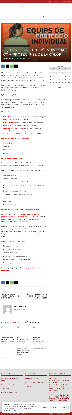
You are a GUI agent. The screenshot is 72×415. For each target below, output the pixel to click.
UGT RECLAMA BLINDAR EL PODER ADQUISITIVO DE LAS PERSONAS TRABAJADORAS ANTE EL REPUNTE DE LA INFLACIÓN (59, 399)
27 (59, 82)
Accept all (45, 407)
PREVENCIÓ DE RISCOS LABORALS (16, 21)
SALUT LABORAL (26, 46)
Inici (2, 21)
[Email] (16, 66)
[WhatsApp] (12, 66)
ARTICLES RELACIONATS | (11, 322)
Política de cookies (61, 413)
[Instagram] (2, 1)
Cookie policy (16, 410)
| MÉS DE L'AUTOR (31, 322)
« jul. (59, 87)
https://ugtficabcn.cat (19, 309)
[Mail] (5, 1)
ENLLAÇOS (50, 17)
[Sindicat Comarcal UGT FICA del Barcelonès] (36, 8)
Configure (64, 407)
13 (59, 77)
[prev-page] (2, 358)
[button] (68, 17)
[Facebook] (3, 66)
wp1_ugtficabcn (9, 58)
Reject (54, 407)
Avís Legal (52, 413)
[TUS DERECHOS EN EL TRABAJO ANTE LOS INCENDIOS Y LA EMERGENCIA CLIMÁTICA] (8, 331)
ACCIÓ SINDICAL (26, 17)
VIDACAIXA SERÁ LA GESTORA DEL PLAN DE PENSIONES (10, 296)
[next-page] (5, 358)
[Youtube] (9, 1)
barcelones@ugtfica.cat (9, 392)
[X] (7, 66)
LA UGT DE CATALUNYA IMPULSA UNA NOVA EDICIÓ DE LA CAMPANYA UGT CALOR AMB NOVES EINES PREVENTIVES (39, 343)
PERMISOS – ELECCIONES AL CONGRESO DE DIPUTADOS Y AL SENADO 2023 (36, 296)
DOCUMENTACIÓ (39, 17)
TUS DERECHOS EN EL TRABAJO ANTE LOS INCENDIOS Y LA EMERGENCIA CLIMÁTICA (8, 341)
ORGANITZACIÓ (14, 17)
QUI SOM (4, 17)
